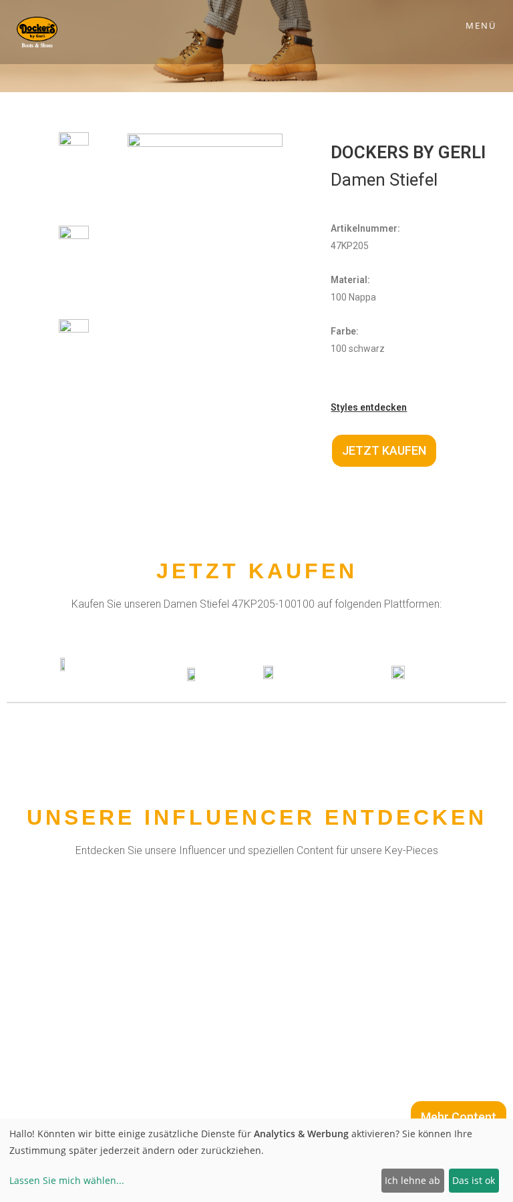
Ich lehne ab (412, 1180)
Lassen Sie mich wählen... (66, 1180)
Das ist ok (473, 1180)
